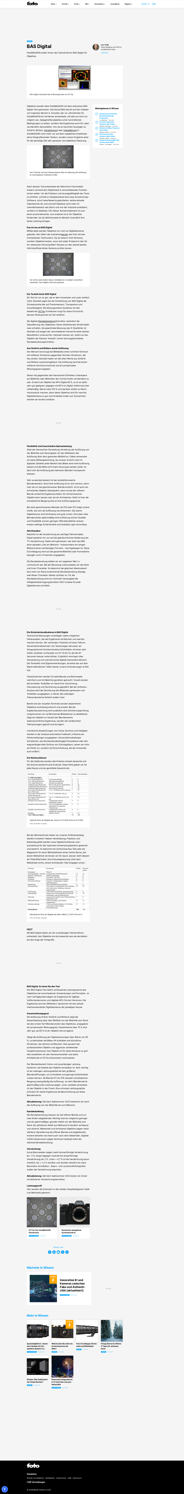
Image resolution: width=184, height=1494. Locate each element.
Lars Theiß (105, 45)
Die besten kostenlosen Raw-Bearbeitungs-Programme (108, 116)
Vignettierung (70, 130)
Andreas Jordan (104, 132)
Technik (64, 4)
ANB (69, 1478)
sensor (64, 234)
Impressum (77, 1478)
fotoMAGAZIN (103, 120)
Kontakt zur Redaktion (35, 1478)
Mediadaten (50, 1478)
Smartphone (99, 4)
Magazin (128, 4)
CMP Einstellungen (36, 1482)
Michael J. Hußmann (105, 144)
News (53, 4)
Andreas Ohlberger (105, 126)
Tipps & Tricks (56, 1387)
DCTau (41, 311)
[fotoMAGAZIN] (32, 4)
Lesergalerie (114, 4)
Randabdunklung (46, 321)
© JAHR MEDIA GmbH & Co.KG (39, 1490)
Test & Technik (34, 1235)
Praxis (76, 4)
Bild (86, 4)
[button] (49, 1252)
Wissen (30, 41)
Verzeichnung (51, 130)
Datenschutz (61, 1478)
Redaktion (32, 1474)
